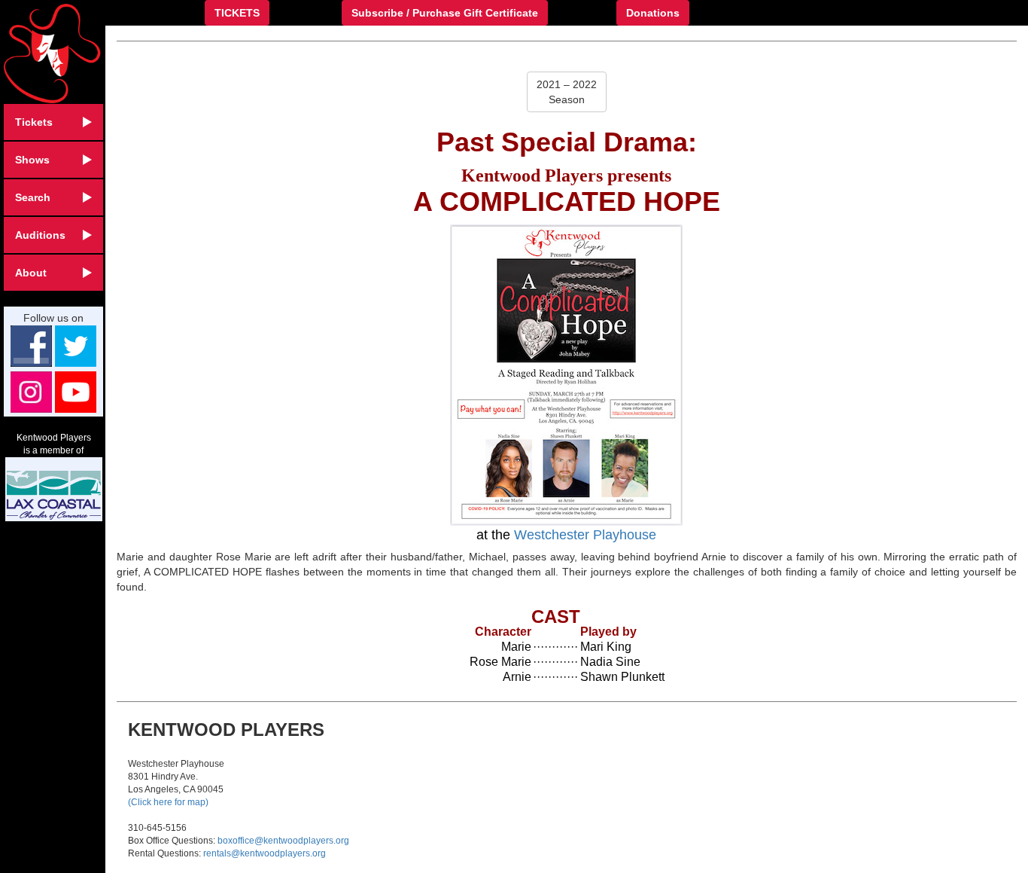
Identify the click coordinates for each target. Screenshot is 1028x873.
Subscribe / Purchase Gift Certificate (444, 13)
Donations (653, 13)
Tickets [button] (34, 122)
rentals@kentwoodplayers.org (264, 853)
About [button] (31, 273)
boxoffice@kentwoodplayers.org (283, 840)
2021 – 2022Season (567, 91)
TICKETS (237, 13)
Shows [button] (32, 160)
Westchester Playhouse (585, 534)
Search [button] (32, 197)
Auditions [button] (40, 235)
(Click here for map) (168, 802)
